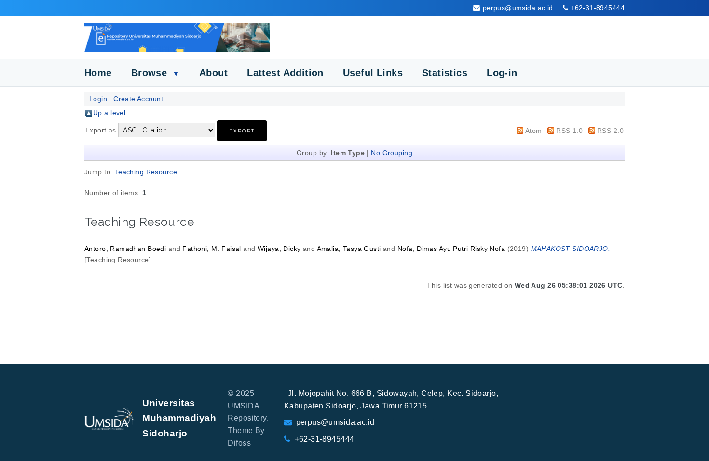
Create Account (138, 99)
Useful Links (373, 72)
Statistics (444, 72)
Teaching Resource (146, 172)
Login (98, 99)
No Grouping (391, 153)
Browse (155, 72)
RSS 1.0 (569, 130)
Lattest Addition (285, 72)
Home (98, 72)
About (213, 72)
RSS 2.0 (610, 130)
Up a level (109, 113)
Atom (533, 130)
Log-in (502, 72)
